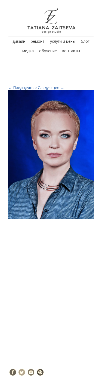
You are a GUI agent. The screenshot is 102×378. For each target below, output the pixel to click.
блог (85, 41)
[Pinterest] (40, 372)
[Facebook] (13, 372)
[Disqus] (51, 295)
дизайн (19, 41)
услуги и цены (62, 41)
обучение (48, 50)
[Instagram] (31, 372)
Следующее (51, 87)
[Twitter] (22, 372)
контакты (71, 50)
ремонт (38, 41)
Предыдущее (22, 87)
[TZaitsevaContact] (51, 154)
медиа (28, 50)
